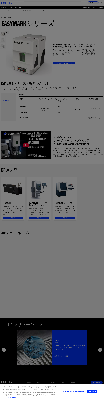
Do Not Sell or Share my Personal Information (73, 391)
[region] (52, 391)
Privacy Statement (12, 397)
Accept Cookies (92, 391)
